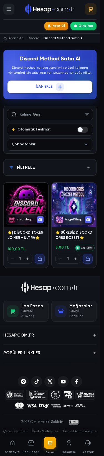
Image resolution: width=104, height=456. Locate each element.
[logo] (50, 287)
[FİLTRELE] (87, 114)
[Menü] (8, 9)
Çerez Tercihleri (15, 431)
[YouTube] (63, 381)
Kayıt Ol (58, 26)
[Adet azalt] (12, 258)
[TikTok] (36, 381)
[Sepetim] (91, 9)
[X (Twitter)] (49, 381)
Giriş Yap (85, 26)
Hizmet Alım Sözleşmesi (81, 431)
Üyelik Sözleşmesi (45, 431)
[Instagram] (23, 381)
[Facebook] (76, 381)
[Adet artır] (27, 258)
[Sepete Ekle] (40, 259)
